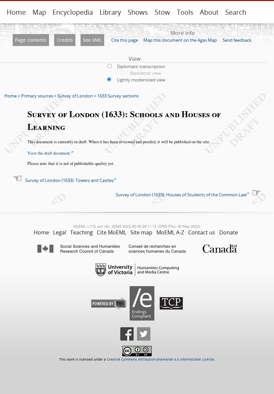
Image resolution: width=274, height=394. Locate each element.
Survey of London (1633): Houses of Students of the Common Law (181, 195)
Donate (228, 232)
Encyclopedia (72, 12)
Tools (185, 12)
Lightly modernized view (141, 80)
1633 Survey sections (118, 96)
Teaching (81, 232)
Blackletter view (145, 73)
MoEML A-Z (170, 232)
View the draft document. (49, 153)
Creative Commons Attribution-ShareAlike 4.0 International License (160, 359)
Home (16, 12)
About (209, 12)
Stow (162, 12)
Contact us (201, 232)
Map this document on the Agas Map (180, 40)
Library (110, 12)
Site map (141, 232)
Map (39, 12)
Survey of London (75, 96)
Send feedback (237, 40)
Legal (59, 232)
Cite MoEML (111, 232)
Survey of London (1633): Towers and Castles (69, 180)
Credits (65, 40)
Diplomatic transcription (141, 66)
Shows (138, 12)
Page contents (30, 40)
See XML (92, 40)
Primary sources (37, 96)
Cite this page (124, 40)
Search (235, 12)
